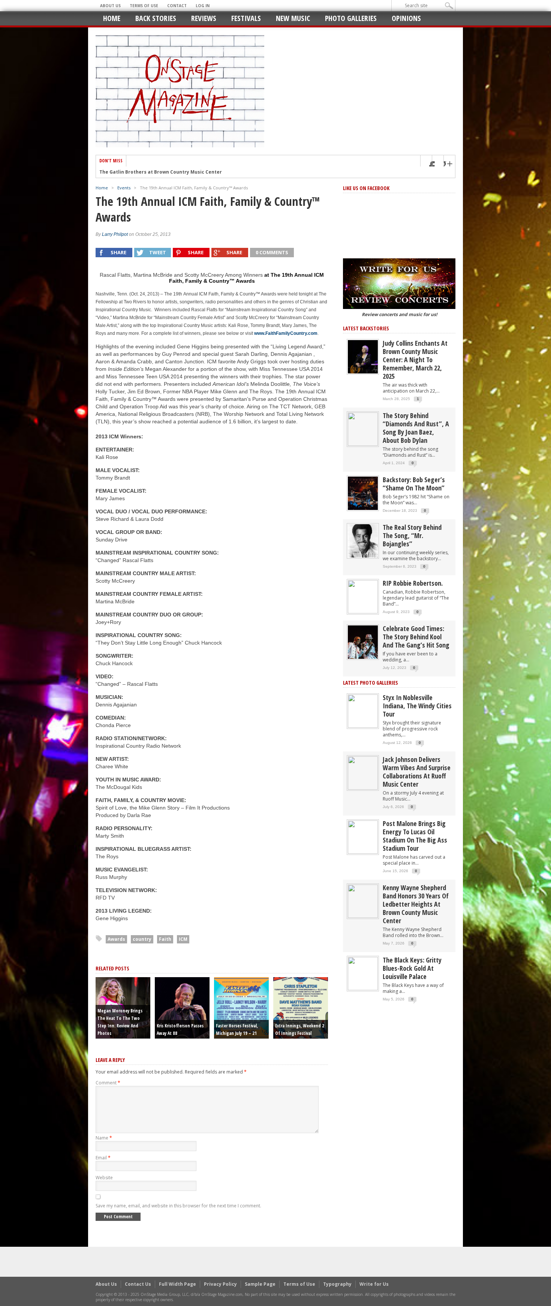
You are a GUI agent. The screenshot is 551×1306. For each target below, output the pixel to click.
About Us (110, 5)
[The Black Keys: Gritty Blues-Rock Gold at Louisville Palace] (363, 973)
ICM (183, 939)
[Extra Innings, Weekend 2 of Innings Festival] (300, 1008)
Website (104, 1177)
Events (123, 187)
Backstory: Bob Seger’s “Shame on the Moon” (414, 483)
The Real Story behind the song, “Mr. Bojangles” (412, 535)
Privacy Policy (220, 1284)
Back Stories (155, 18)
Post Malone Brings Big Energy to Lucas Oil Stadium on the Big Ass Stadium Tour (415, 835)
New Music (293, 18)
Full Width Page (177, 1284)
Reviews (203, 18)
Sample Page (260, 1284)
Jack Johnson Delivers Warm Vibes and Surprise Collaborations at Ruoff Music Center (417, 771)
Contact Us (138, 1284)
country (142, 939)
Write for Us (374, 1284)
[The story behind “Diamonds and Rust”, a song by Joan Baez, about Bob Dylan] (363, 429)
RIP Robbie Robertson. (413, 583)
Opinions (406, 18)
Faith (165, 939)
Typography (337, 1284)
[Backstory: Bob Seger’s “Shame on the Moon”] (363, 493)
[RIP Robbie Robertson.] (363, 596)
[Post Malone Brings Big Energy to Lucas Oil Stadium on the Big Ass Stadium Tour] (363, 837)
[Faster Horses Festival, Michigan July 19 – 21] (241, 1007)
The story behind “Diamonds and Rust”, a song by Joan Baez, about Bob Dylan (416, 427)
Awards (116, 939)
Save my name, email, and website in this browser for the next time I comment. (178, 1206)
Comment (108, 1083)
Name (104, 1138)
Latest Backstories (366, 328)
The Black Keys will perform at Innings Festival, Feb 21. (164, 172)
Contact (177, 5)
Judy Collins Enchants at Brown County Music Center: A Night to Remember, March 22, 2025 (415, 359)
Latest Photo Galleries (370, 682)
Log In (203, 5)
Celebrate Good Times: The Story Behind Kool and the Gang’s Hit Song (416, 636)
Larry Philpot (115, 234)
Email (103, 1158)
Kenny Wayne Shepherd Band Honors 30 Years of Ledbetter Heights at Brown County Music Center (416, 904)
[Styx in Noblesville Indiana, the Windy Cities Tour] (363, 711)
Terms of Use (144, 5)
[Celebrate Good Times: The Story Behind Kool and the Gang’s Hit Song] (363, 642)
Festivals (246, 18)
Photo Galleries (351, 18)
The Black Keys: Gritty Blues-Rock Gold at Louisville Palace (412, 968)
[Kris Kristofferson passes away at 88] (182, 1007)
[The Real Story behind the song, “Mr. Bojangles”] (363, 540)
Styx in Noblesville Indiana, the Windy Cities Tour (417, 705)
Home (111, 18)
